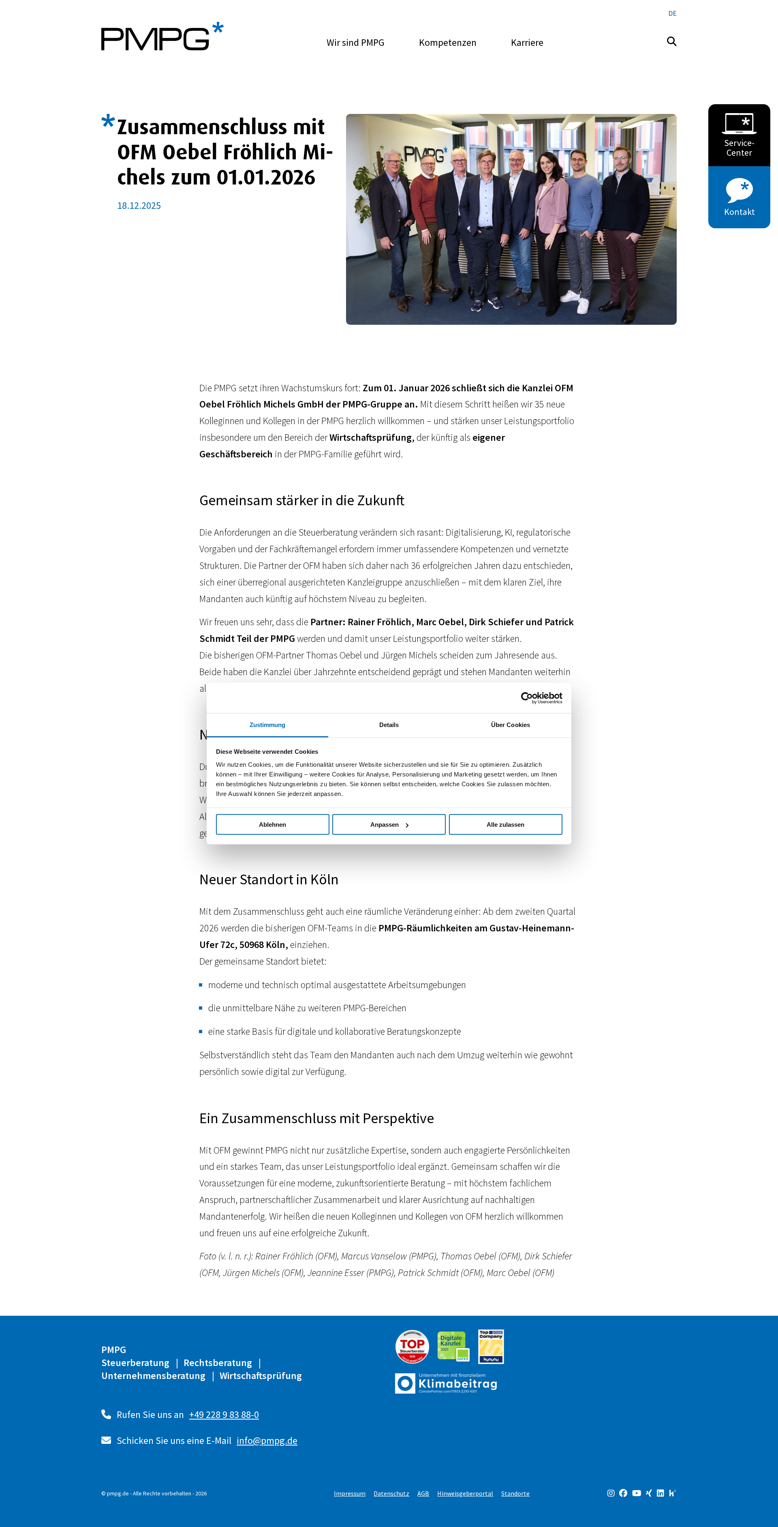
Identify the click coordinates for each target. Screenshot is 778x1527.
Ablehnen (272, 824)
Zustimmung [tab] (268, 724)
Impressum (349, 1493)
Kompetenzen (448, 42)
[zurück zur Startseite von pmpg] (162, 36)
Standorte (515, 1493)
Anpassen (384, 824)
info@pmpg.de (267, 1440)
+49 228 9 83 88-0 (224, 1414)
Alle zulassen (505, 824)
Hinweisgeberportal (465, 1493)
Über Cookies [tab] (510, 724)
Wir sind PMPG (356, 42)
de (672, 13)
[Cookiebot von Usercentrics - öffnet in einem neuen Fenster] (527, 698)
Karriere (527, 42)
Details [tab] (389, 724)
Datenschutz (391, 1493)
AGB (423, 1493)
